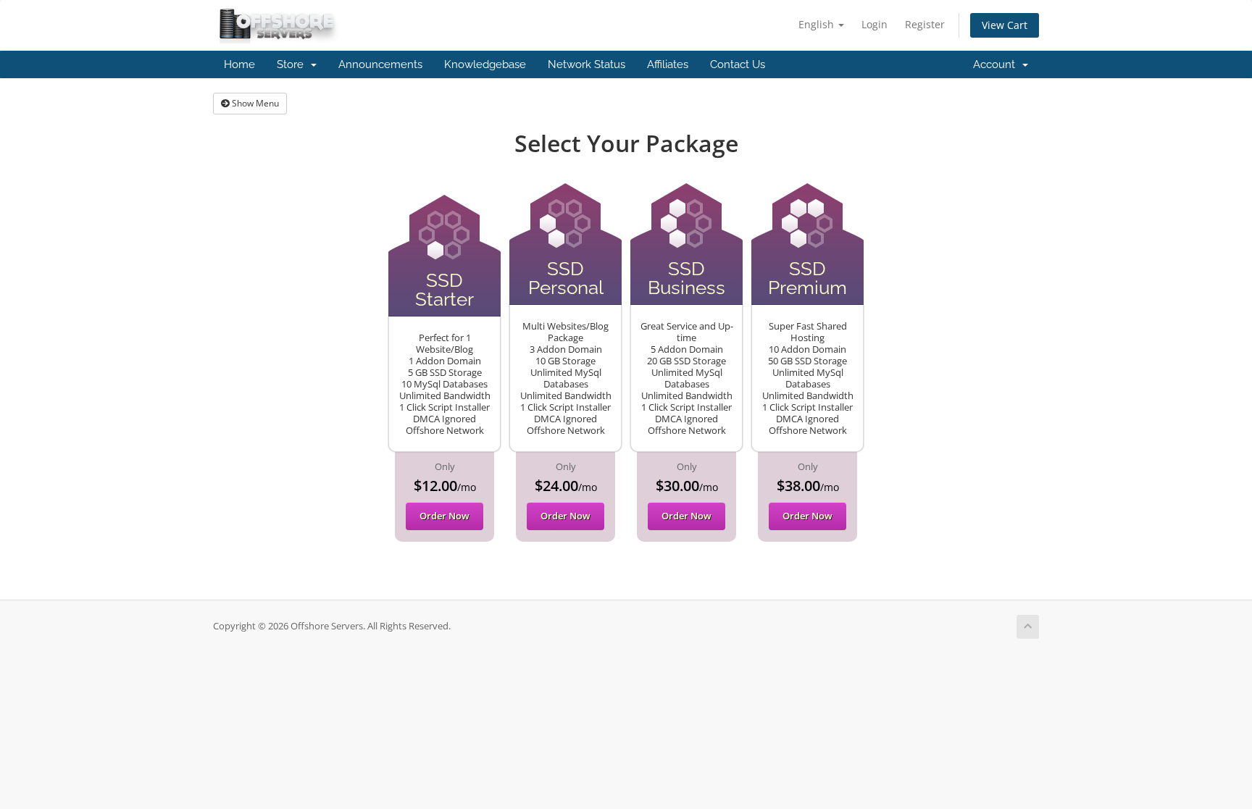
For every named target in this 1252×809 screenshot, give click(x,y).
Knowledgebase (485, 64)
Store (293, 64)
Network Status (586, 64)
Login (874, 24)
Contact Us (737, 64)
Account (997, 64)
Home (239, 64)
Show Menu (254, 103)
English (817, 24)
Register (925, 24)
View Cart (1004, 25)
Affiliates (667, 64)
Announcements (380, 64)
